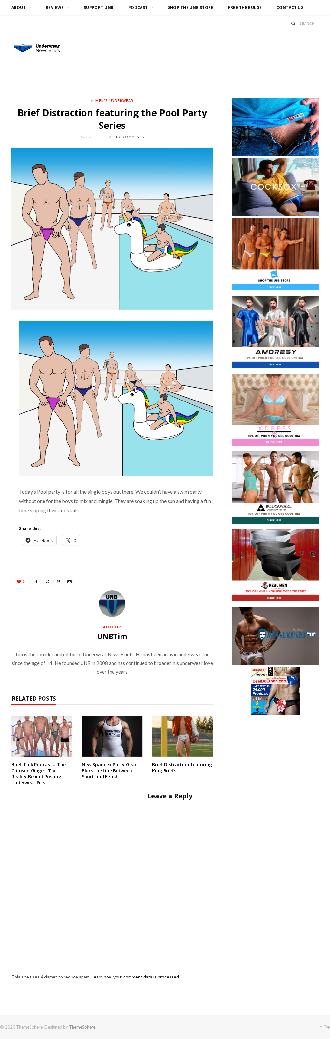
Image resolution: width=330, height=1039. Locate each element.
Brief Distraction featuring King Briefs (182, 767)
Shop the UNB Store (191, 7)
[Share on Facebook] (36, 581)
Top (326, 1026)
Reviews (55, 7)
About (18, 7)
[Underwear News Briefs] (40, 48)
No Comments (130, 136)
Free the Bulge (245, 7)
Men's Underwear (114, 100)
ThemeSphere (82, 1027)
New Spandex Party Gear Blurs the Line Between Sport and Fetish (109, 770)
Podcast (138, 7)
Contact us (290, 7)
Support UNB (99, 7)
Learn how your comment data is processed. (136, 976)
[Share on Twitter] (47, 581)
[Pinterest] (58, 581)
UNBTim (112, 636)
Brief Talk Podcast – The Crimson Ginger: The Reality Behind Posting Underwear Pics (38, 773)
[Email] (69, 581)
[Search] (293, 23)
